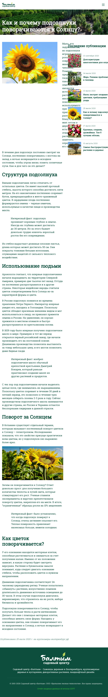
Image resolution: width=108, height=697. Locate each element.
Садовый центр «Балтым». (33, 683)
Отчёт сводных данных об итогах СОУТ (56, 688)
